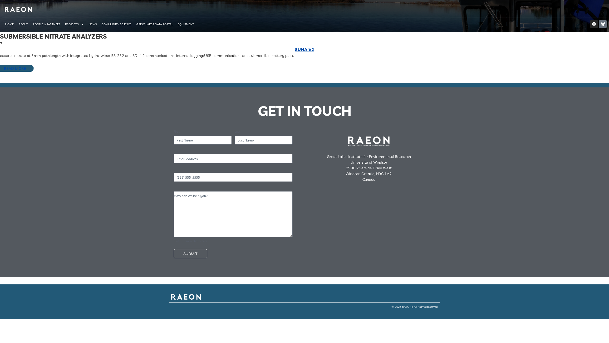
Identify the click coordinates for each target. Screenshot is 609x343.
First (177, 131)
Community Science (117, 24)
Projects (72, 24)
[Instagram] (594, 24)
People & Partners (46, 24)
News (93, 24)
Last (237, 131)
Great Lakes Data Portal (154, 24)
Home (9, 24)
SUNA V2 (304, 49)
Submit (190, 253)
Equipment (186, 24)
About (23, 24)
